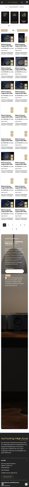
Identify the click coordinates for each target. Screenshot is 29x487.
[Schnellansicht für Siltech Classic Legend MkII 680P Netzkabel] (12, 132)
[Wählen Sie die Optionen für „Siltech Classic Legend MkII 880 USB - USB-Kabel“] (26, 88)
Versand (5, 50)
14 (20, 225)
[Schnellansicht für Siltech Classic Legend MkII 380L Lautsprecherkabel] (12, 203)
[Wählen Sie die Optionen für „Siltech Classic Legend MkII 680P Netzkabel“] (12, 135)
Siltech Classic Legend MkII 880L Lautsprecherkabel (7, 187)
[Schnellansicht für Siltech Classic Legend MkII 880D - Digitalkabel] (12, 37)
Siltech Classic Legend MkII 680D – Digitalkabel (21, 45)
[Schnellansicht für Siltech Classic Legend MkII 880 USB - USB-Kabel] (26, 85)
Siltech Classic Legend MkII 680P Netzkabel (7, 140)
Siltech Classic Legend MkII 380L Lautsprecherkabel (7, 210)
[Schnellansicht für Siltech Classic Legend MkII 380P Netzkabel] (12, 156)
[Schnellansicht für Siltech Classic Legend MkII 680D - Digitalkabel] (26, 37)
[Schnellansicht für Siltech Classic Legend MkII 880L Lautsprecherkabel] (12, 179)
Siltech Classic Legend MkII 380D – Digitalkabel (7, 69)
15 (24, 225)
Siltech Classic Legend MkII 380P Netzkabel (7, 163)
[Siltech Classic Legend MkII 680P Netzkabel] (7, 132)
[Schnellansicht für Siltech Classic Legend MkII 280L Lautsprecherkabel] (26, 203)
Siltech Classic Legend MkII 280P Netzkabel (21, 163)
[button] (9, 25)
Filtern (5, 30)
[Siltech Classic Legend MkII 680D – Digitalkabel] (21, 38)
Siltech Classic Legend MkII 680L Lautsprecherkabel (21, 187)
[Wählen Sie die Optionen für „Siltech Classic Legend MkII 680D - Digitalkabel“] (26, 40)
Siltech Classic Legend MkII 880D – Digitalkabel (7, 45)
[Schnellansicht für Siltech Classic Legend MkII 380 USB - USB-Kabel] (12, 85)
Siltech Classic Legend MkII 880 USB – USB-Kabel (20, 92)
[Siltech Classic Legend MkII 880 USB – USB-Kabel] (21, 85)
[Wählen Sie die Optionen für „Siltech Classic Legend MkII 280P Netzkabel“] (26, 159)
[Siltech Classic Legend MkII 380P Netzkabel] (7, 156)
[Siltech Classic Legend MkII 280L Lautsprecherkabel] (21, 203)
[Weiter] (12, 229)
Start (6, 7)
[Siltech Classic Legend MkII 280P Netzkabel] (21, 156)
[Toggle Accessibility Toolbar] (26, 484)
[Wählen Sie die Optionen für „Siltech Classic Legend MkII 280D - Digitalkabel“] (26, 64)
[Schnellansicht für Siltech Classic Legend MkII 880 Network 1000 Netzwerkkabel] (26, 108)
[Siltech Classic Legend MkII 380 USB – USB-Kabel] (7, 85)
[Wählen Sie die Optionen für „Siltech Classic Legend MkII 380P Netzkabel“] (12, 159)
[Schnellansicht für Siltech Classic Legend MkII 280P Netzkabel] (26, 156)
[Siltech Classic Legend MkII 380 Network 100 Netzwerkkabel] (7, 109)
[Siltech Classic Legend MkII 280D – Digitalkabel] (21, 61)
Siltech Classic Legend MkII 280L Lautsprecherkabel (21, 210)
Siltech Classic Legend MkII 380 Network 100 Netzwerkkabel (6, 116)
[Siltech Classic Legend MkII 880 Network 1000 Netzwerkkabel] (21, 109)
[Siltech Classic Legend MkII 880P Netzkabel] (21, 132)
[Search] (21, 2)
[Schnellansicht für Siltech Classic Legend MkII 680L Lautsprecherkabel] (26, 179)
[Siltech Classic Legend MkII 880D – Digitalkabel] (7, 38)
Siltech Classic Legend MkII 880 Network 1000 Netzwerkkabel (20, 116)
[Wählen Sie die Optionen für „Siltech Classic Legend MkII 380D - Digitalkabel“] (12, 64)
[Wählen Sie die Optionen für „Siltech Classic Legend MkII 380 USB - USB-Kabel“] (12, 88)
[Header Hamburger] (2, 2)
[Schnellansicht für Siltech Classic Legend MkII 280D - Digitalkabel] (26, 61)
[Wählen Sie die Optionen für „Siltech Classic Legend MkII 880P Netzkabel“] (26, 135)
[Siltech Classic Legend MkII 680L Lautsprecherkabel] (21, 179)
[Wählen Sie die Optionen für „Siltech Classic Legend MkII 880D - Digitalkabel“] (12, 40)
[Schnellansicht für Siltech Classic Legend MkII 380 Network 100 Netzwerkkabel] (12, 108)
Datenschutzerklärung (11, 285)
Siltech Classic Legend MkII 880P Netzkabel (21, 140)
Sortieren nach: (22, 30)
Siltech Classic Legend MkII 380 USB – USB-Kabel (6, 92)
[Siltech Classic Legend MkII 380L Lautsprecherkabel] (7, 203)
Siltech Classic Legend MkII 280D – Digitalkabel (21, 69)
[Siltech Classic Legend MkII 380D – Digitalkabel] (7, 61)
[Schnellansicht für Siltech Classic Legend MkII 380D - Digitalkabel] (12, 61)
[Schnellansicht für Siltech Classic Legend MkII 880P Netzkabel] (26, 132)
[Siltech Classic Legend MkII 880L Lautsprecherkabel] (7, 179)
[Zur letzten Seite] (16, 229)
